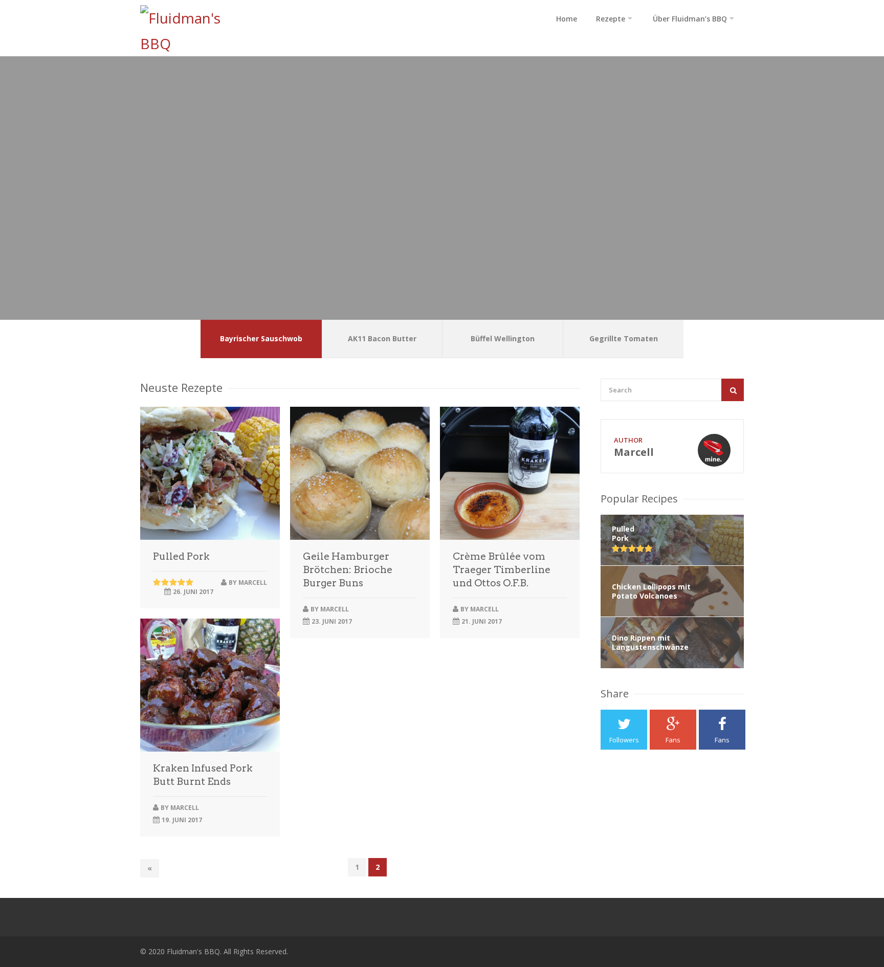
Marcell (252, 582)
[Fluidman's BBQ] (192, 30)
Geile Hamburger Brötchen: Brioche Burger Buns (347, 570)
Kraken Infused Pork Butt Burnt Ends (203, 774)
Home (566, 19)
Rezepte (610, 19)
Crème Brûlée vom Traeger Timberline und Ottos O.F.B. (501, 570)
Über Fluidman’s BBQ (690, 19)
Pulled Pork (181, 556)
